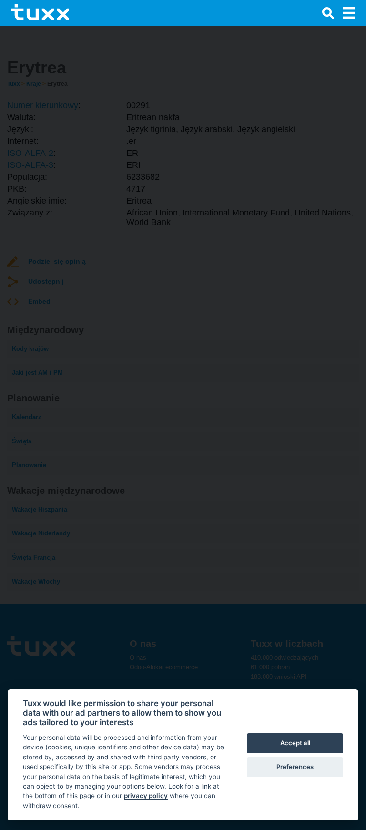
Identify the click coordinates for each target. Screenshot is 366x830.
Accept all (295, 743)
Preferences (295, 766)
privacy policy (146, 795)
